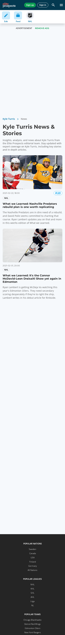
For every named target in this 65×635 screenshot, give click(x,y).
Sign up (30, 5)
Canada (32, 553)
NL (32, 605)
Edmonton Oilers (32, 628)
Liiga (32, 601)
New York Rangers (32, 632)
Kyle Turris (9, 118)
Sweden (32, 549)
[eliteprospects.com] (9, 5)
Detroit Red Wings (32, 624)
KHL (32, 588)
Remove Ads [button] (42, 28)
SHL (32, 592)
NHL (32, 584)
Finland (32, 561)
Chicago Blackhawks (33, 619)
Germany (32, 565)
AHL (32, 597)
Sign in (42, 5)
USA (32, 557)
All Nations (32, 570)
